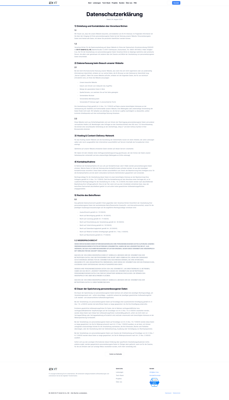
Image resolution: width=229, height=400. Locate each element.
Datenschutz (176, 393)
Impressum (168, 393)
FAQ (135, 3)
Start (90, 3)
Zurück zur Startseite (115, 354)
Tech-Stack (106, 3)
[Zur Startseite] (53, 2)
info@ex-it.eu (154, 372)
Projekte (115, 3)
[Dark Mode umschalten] (169, 3)
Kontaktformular (155, 375)
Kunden (121, 3)
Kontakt (176, 3)
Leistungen (97, 3)
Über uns (129, 3)
